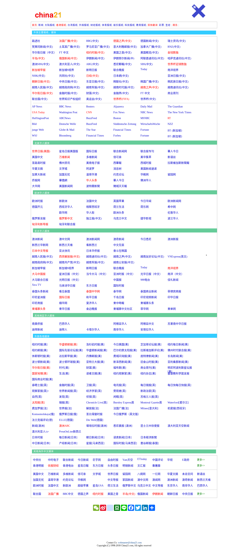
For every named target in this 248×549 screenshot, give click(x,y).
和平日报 (91, 297)
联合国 (37, 493)
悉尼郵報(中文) (122, 64)
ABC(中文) (92, 64)
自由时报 (113, 459)
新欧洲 (63, 201)
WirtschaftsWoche (150, 124)
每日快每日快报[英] (179, 385)
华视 (170, 459)
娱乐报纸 (118, 25)
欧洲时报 (37, 201)
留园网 (172, 174)
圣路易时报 (39, 162)
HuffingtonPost (40, 118)
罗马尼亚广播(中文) (98, 46)
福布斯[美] (119, 367)
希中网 (172, 206)
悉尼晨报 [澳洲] (122, 425)
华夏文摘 (37, 168)
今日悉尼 (145, 239)
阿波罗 (90, 168)
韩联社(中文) (121, 81)
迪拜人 (63, 329)
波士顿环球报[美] (69, 361)
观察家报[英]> (40, 390)
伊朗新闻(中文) (95, 58)
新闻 (40, 25)
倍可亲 (117, 157)
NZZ (170, 124)
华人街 (90, 212)
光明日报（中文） (70, 279)
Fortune (144, 129)
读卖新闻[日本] (122, 437)
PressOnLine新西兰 (70, 431)
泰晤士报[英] (39, 385)
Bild (34, 124)
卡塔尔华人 (93, 329)
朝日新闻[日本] (95, 437)
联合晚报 (118, 70)
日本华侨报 (93, 250)
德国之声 (83, 493)
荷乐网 (144, 206)
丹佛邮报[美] (94, 356)
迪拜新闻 (37, 329)
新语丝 (172, 157)
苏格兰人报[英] (149, 396)
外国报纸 (84, 25)
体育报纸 (107, 25)
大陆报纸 (50, 25)
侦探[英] (91, 396)
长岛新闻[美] (175, 356)
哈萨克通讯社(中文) (179, 58)
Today (143, 69)
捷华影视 (145, 218)
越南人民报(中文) (42, 87)
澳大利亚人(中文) (69, 64)
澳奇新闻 (118, 239)
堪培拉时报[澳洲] (96, 425)
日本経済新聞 (148, 437)
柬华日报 (64, 308)
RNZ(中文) (174, 46)
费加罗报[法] (39, 408)
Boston (117, 118)
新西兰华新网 (40, 245)
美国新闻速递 (148, 168)
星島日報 (83, 465)
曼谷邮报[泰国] (149, 443)
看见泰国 (64, 291)
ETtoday (142, 459)
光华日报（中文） (151, 274)
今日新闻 (83, 459)
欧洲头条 (118, 212)
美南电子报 (93, 162)
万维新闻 (53, 474)
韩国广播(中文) (149, 81)
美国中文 (37, 157)
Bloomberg (65, 135)
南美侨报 (37, 323)
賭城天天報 (120, 186)
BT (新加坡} (175, 130)
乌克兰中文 (120, 218)
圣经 (167, 25)
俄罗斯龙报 (39, 218)
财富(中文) (92, 93)
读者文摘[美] (94, 373)
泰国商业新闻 (148, 291)
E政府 (185, 459)
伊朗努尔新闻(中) (123, 58)
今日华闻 (145, 201)
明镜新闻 (127, 465)
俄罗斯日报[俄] (68, 414)
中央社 (37, 459)
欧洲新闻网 (174, 201)
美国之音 (113, 493)
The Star (91, 129)
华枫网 (144, 174)
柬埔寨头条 (147, 303)
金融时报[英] (67, 385)
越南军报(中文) (95, 87)
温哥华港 (91, 174)
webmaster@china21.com (130, 542)
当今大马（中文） (97, 274)
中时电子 (53, 459)
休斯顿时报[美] (41, 356)
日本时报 (37, 437)
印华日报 (173, 297)
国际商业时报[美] (42, 379)
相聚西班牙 (93, 206)
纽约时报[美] (39, 344)
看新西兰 (91, 245)
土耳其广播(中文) (69, 46)
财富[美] (91, 367)
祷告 (175, 25)
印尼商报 (37, 303)
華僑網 (63, 180)
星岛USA (98, 485)
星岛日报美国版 (68, 151)
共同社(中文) (67, 75)
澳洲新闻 (37, 239)
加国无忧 (64, 174)
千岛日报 (118, 297)
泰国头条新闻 (40, 291)
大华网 (36, 186)
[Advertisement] (129, 11)
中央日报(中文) (68, 81)
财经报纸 (95, 25)
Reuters (90, 106)
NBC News (146, 112)
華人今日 (173, 151)
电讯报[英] (119, 385)
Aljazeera (118, 106)
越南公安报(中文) (123, 262)
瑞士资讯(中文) (177, 40)
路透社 (36, 40)
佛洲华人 (145, 180)
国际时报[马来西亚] (125, 443)
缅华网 (63, 303)
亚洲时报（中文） (124, 274)
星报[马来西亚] (95, 443)
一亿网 (156, 474)
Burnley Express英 (123, 402)
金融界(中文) (121, 93)
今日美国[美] (121, 344)
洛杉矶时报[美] (95, 344)
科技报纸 (130, 25)
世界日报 (113, 474)
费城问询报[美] (122, 356)
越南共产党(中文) (69, 262)
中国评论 (157, 459)
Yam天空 (127, 459)
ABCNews (65, 118)
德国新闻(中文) (149, 40)
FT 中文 (64, 52)
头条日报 (113, 465)
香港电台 (68, 465)
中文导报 (113, 479)
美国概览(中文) (149, 52)
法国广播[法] (121, 408)
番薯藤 (156, 465)
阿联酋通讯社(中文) (152, 58)
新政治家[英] (148, 390)
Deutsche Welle (67, 124)
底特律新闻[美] (149, 356)
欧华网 (63, 212)
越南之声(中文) (122, 256)
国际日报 (91, 151)
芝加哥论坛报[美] (150, 344)
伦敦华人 (173, 212)
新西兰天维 (66, 245)
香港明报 (38, 465)
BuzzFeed (91, 118)
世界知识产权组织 (70, 99)
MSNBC (145, 118)
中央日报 (187, 493)
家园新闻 (127, 479)
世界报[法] (65, 408)
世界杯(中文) (148, 99)
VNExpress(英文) (177, 256)
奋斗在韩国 (120, 250)
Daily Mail (146, 106)
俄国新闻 (142, 493)
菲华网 (144, 308)
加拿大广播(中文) (150, 46)
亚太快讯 (64, 250)
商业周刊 (173, 93)
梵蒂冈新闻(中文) (42, 46)
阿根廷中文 (147, 323)
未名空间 (187, 474)
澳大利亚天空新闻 (178, 425)
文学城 (63, 168)
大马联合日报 (40, 279)
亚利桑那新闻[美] (178, 361)
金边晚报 (91, 308)
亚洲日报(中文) (177, 75)
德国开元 (37, 206)
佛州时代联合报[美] (179, 350)
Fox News (118, 112)
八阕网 (141, 474)
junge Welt (38, 129)
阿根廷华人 (120, 323)
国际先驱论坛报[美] (71, 350)
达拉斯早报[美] (68, 356)
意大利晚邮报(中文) (125, 46)
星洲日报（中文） (70, 274)
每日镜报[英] (148, 385)
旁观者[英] (119, 390)
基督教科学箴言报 (178, 373)
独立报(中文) (94, 218)
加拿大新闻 (39, 174)
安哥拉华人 (147, 329)
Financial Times (122, 129)
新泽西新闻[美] (122, 361)
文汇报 (141, 465)
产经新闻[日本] (68, 443)
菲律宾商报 (174, 291)
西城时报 (145, 162)
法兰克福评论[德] (42, 420)
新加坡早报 (39, 268)
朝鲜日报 (172, 493)
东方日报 (91, 285)
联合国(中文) (39, 99)
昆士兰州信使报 (149, 425)
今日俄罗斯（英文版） (126, 414)
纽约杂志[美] (148, 373)
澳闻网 (156, 479)
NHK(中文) (38, 75)
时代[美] (64, 367)
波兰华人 (173, 218)
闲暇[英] (118, 396)
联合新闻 (68, 459)
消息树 (117, 168)
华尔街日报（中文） (44, 52)
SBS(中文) (146, 64)
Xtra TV (36, 284)
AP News (37, 106)
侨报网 (36, 180)
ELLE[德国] (66, 420)
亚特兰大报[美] (95, 361)
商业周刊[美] (148, 367)
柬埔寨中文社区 (122, 308)
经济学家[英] (94, 390)
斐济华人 (91, 303)
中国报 (117, 279)
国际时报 (118, 285)
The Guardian (175, 106)
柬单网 (172, 308)
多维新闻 (91, 157)
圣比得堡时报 (94, 414)
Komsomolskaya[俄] (43, 414)
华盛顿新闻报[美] (96, 350)
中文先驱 (118, 245)
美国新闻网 (66, 186)
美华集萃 (145, 157)
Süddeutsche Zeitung (124, 124)
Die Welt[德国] (94, 420)
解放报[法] (92, 408)
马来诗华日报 (67, 285)
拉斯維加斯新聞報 (178, 162)
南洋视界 (173, 70)
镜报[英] (64, 402)
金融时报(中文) (68, 93)
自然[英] (37, 396)
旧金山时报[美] (149, 361)
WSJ (34, 135)
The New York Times (179, 112)
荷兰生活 (118, 206)
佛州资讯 (64, 162)
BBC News (65, 106)
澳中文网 (64, 239)
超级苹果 (83, 485)
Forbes (117, 135)
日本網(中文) (121, 75)
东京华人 (172, 485)
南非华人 (118, 329)
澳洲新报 (173, 239)
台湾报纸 (73, 25)
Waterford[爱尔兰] (178, 402)
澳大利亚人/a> (40, 431)
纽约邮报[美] (39, 350)
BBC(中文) (92, 40)
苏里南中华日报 (177, 323)
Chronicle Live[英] (96, 402)
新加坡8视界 (66, 70)
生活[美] (64, 373)
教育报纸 (141, 25)
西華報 (117, 162)
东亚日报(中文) (95, 81)
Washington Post (68, 112)
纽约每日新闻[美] (178, 344)
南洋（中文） (176, 274)
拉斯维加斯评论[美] (152, 350)
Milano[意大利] (149, 408)
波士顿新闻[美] (41, 361)
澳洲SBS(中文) (41, 64)
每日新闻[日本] (68, 437)
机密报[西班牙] (177, 408)
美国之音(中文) (122, 52)
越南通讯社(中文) (178, 87)
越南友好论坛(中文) (152, 256)
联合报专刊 (147, 151)
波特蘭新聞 (93, 186)
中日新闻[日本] (41, 443)
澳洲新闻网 (93, 239)
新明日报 (91, 70)
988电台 (145, 279)
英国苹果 (118, 201)
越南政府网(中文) (69, 87)
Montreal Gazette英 (151, 402)
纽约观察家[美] (122, 373)
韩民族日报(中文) (178, 81)
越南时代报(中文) (123, 87)
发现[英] (64, 396)
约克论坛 (118, 174)
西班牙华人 (66, 206)
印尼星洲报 (39, 297)
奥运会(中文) (94, 99)
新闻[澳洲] (38, 425)
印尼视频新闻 (148, 297)
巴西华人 (64, 323)
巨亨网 (97, 459)
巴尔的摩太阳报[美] (125, 350)
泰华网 (117, 291)
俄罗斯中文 (129, 485)
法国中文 (91, 201)
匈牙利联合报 (67, 224)
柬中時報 (118, 303)
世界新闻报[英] (68, 390)
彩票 (161, 25)
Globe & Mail (66, 129)
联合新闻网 (120, 151)
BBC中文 (68, 493)
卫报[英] (91, 385)
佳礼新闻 (173, 279)
